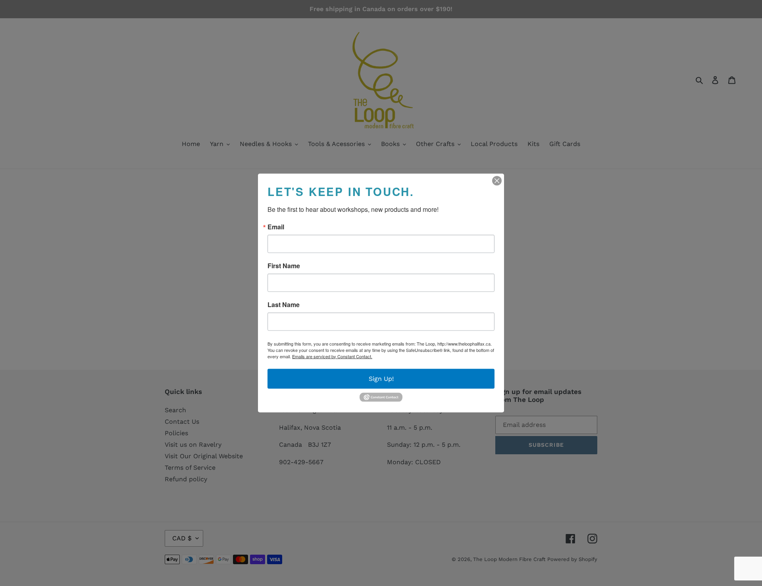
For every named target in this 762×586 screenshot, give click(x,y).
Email (275, 226)
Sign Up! (381, 378)
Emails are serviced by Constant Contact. (332, 356)
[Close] (497, 180)
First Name (283, 265)
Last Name (283, 304)
